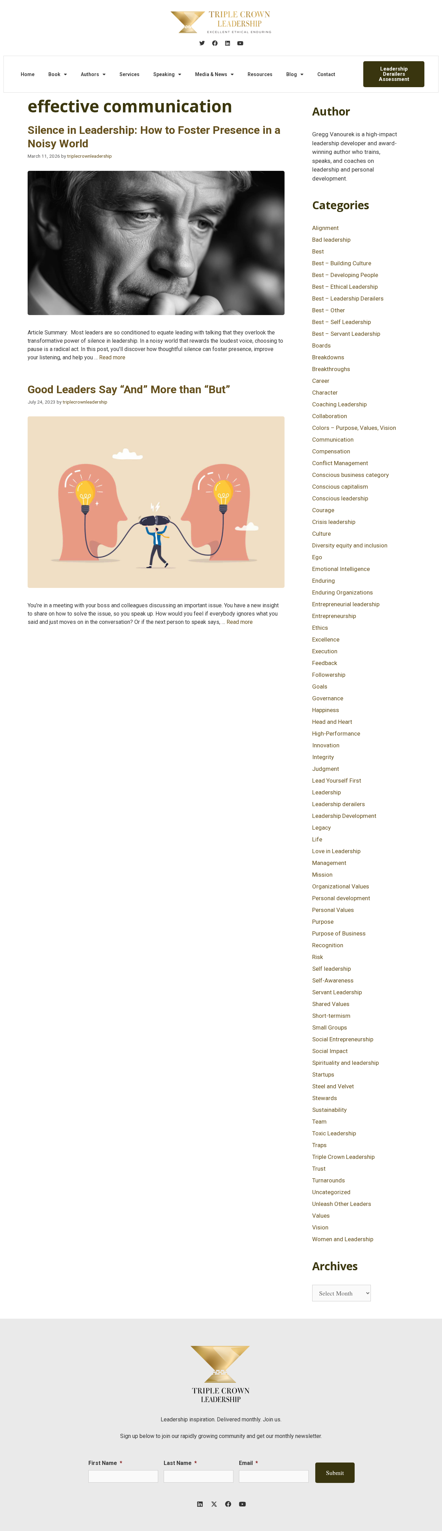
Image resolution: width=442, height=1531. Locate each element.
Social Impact (330, 1051)
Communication (333, 439)
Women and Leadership (342, 1239)
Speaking (164, 74)
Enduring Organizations (342, 592)
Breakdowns (328, 357)
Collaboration (329, 416)
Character (325, 392)
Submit (335, 1472)
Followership (328, 674)
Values (321, 1215)
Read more (112, 357)
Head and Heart (332, 721)
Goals (319, 686)
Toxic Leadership (334, 1133)
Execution (324, 651)
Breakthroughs (331, 369)
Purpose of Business (339, 933)
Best (318, 251)
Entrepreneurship (334, 615)
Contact (326, 74)
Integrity (323, 757)
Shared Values (330, 1003)
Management (329, 862)
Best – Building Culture (341, 263)
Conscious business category (350, 474)
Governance (327, 698)
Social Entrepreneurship (342, 1039)
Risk (317, 956)
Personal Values (333, 909)
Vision (320, 1227)
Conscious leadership (340, 498)
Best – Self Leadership (341, 322)
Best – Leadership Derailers (348, 298)
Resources (260, 74)
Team (319, 1121)
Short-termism (331, 1015)
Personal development (341, 898)
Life (317, 839)
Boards (321, 345)
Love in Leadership (336, 851)
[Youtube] (240, 43)
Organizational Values (340, 886)
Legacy (321, 827)
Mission (322, 874)
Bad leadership (331, 239)
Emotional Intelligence (341, 568)
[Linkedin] (227, 43)
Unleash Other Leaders (341, 1203)
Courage (323, 510)
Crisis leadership (333, 521)
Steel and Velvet (333, 1086)
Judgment (325, 768)
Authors (90, 74)
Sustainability (329, 1109)
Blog (291, 74)
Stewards (324, 1098)
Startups (323, 1074)
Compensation (331, 451)
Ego (317, 557)
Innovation (325, 745)
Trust (319, 1168)
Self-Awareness (333, 980)
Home (28, 74)
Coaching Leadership (339, 404)
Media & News (211, 74)
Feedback (324, 663)
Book (54, 74)
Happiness (325, 710)
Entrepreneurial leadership (345, 604)
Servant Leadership (337, 992)
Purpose (323, 921)
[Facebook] (214, 43)
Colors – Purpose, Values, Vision (354, 427)
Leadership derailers (338, 804)
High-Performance (336, 733)
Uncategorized (331, 1192)
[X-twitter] (214, 1504)
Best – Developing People (345, 274)
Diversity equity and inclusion (349, 545)
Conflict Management (340, 463)
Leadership (326, 792)
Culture (321, 533)
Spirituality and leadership (345, 1062)
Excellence (325, 639)
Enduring (323, 580)
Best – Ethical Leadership (345, 286)
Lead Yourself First (336, 780)
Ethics (320, 627)
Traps (319, 1145)
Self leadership (331, 968)
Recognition (327, 945)
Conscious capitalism (340, 486)
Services (129, 74)
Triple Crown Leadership (343, 1156)
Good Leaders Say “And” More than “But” (129, 389)
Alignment (325, 227)
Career (320, 380)
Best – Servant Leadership (346, 333)
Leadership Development (344, 815)
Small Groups (329, 1027)
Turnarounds (328, 1180)
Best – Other (328, 310)
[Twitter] (202, 43)
